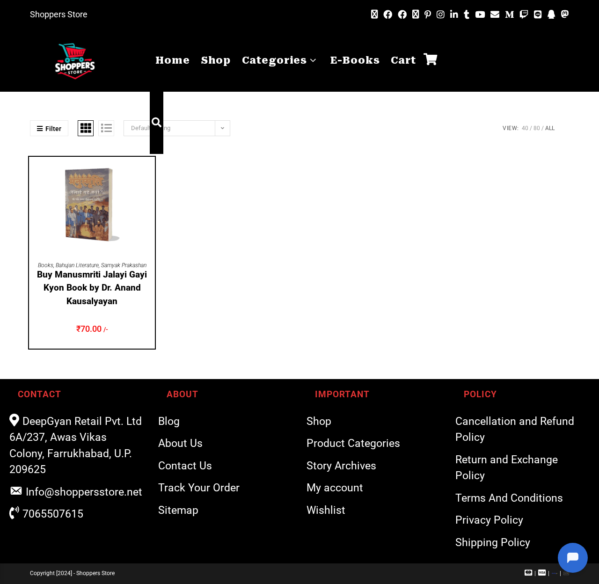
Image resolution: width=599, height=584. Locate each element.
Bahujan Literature (77, 265)
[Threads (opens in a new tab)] (415, 14)
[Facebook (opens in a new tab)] (387, 15)
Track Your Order (199, 488)
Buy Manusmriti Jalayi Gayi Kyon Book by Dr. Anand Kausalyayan (92, 288)
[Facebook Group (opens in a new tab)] (402, 15)
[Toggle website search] (156, 123)
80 (536, 128)
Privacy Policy (489, 520)
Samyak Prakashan (123, 265)
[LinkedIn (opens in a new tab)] (454, 15)
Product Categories (353, 443)
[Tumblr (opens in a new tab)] (466, 15)
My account (335, 488)
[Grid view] (86, 128)
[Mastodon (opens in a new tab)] (563, 14)
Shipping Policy (492, 542)
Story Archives (341, 466)
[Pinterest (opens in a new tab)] (428, 15)
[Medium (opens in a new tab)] (509, 15)
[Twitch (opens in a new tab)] (524, 15)
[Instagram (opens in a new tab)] (440, 15)
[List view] (106, 128)
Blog (169, 421)
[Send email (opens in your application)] (495, 14)
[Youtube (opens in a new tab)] (480, 15)
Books (45, 265)
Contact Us (185, 466)
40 (525, 128)
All (550, 128)
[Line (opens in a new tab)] (538, 15)
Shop (319, 421)
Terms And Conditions (509, 498)
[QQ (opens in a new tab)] (551, 15)
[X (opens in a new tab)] (374, 14)
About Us (180, 443)
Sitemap (178, 510)
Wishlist (326, 510)
